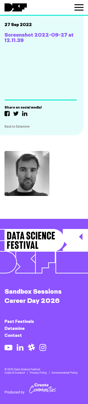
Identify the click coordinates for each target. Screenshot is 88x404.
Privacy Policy (38, 372)
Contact (13, 335)
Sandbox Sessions (33, 291)
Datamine (15, 328)
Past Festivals (19, 321)
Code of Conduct (15, 372)
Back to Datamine (17, 126)
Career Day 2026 (32, 300)
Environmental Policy (65, 372)
